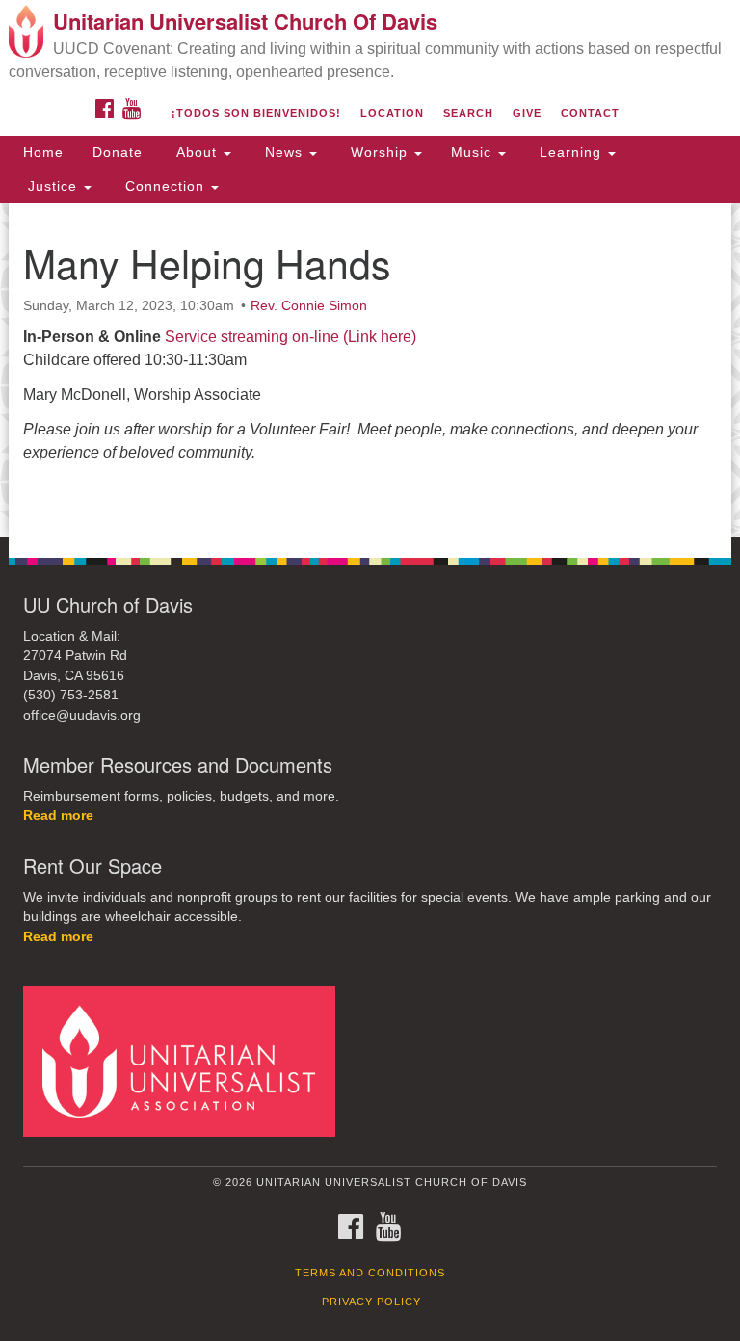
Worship (379, 152)
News (283, 152)
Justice (52, 186)
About (197, 152)
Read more (58, 815)
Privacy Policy (371, 1301)
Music (473, 152)
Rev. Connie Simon (309, 305)
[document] (370, 370)
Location (392, 112)
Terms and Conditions (370, 1272)
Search (468, 112)
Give (527, 112)
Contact (590, 112)
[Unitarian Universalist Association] (186, 1060)
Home (43, 152)
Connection (164, 186)
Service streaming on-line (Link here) (290, 337)
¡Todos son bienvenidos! (256, 112)
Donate (117, 152)
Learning (570, 152)
